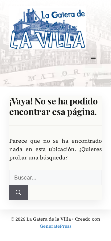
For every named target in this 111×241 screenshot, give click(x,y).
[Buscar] (18, 192)
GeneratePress (56, 226)
